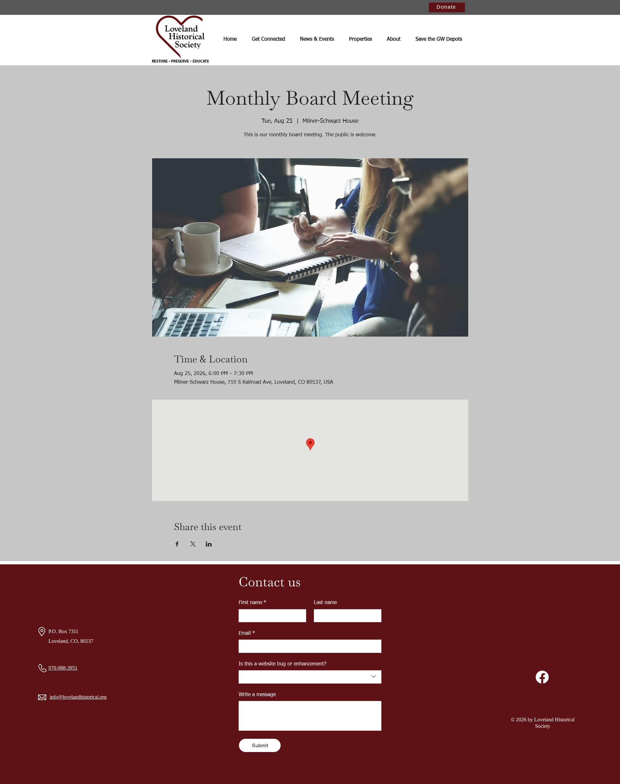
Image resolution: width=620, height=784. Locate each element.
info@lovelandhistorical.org (78, 697)
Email (247, 633)
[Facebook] (542, 677)
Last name (325, 602)
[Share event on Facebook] (177, 544)
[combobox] (310, 676)
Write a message (257, 694)
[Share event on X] (193, 544)
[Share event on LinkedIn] (209, 544)
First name (252, 602)
